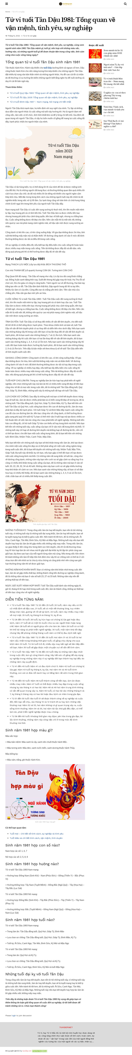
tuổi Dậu (48, 68)
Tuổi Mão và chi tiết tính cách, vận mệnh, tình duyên (36, 838)
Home (7, 12)
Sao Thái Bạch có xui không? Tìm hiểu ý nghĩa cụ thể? (114, 124)
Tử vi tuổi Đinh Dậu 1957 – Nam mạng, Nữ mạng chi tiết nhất (40, 102)
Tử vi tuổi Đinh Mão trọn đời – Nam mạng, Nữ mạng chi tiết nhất (114, 81)
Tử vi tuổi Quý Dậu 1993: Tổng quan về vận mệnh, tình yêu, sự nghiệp (44, 93)
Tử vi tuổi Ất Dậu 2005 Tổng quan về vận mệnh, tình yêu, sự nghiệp (44, 97)
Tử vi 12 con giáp (18, 12)
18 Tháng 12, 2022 (12, 36)
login (14, 1015)
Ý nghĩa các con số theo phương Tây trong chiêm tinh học (115, 95)
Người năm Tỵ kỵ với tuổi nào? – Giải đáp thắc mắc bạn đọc (114, 67)
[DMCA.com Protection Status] (39, 1051)
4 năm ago (109, 59)
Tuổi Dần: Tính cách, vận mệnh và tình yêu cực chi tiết (114, 110)
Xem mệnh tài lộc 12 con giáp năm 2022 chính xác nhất (113, 53)
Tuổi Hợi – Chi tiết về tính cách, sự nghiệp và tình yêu (37, 833)
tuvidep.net (27, 1051)
